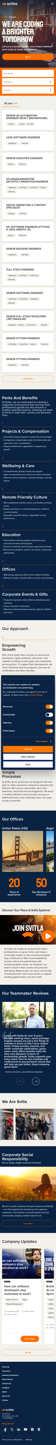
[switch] (49, 715)
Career (5, 1400)
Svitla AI (5, 1367)
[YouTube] (25, 1429)
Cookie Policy (36, 695)
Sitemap (29, 1439)
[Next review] (36, 1081)
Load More (28, 378)
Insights (5, 1388)
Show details (42, 741)
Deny (28, 764)
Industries (6, 1384)
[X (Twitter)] (12, 1429)
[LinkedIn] (19, 1429)
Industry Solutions (10, 1375)
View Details (30, 1339)
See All (28, 1352)
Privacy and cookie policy (12, 1439)
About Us (6, 1396)
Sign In (28, 57)
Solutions (6, 1371)
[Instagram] (32, 1429)
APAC (4, 1392)
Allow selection (28, 757)
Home (5, 16)
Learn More (28, 1223)
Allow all (28, 749)
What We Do (7, 1379)
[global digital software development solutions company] (28, 1410)
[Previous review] (20, 1081)
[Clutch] (39, 1429)
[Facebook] (5, 1429)
